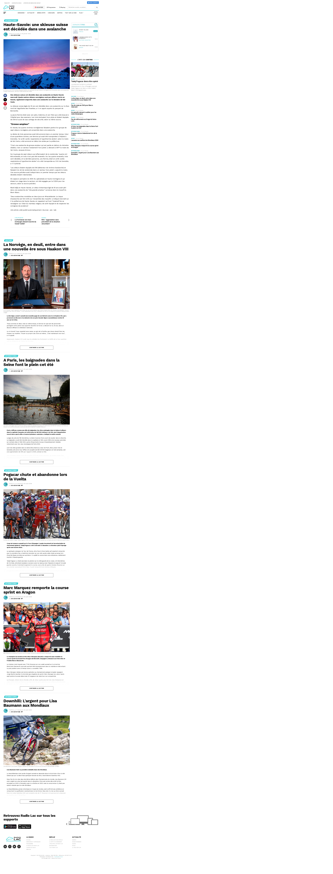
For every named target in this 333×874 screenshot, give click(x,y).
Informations (53, 845)
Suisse (74, 843)
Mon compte (93, 2)
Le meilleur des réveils (56, 839)
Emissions (21, 13)
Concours (51, 13)
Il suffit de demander (55, 841)
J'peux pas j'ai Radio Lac (56, 843)
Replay (63, 7)
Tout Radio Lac (53, 847)
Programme (52, 7)
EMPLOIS (28, 849)
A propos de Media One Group (32, 3)
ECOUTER (39, 7)
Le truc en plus (76, 847)
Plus (80, 13)
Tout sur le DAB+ (71, 13)
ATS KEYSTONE (15, 35)
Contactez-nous (16, 3)
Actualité (30, 13)
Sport (74, 845)
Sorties (59, 13)
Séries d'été (41, 13)
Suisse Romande (76, 841)
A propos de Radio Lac (32, 845)
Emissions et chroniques (33, 841)
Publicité (7, 3)
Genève (74, 839)
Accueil (28, 839)
